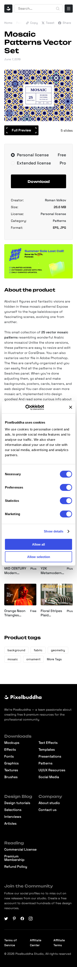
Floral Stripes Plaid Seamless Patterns (51, 613)
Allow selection (38, 557)
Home (8, 23)
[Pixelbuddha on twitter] (6, 918)
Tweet (50, 23)
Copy (34, 23)
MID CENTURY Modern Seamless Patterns (15, 570)
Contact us (47, 810)
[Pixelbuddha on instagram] (31, 918)
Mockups (11, 742)
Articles (10, 823)
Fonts (9, 756)
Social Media (48, 777)
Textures (11, 770)
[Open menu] (69, 9)
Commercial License (20, 849)
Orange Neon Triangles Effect (14, 613)
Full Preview (21, 130)
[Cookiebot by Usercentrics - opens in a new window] (31, 407)
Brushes (11, 777)
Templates (46, 749)
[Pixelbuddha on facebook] (22, 918)
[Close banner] (70, 407)
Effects (10, 749)
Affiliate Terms (59, 942)
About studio (49, 803)
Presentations (49, 756)
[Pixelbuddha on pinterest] (14, 918)
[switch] (66, 487)
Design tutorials (17, 803)
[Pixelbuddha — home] (8, 9)
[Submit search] (57, 8)
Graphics (11, 763)
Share (67, 23)
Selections (12, 810)
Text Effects (48, 742)
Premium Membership (14, 858)
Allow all (38, 544)
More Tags (54, 659)
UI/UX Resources (51, 770)
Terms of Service (10, 942)
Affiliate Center (35, 942)
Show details (53, 531)
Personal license (53, 214)
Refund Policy (15, 866)
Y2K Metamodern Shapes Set (51, 570)
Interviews (12, 816)
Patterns (22, 23)
